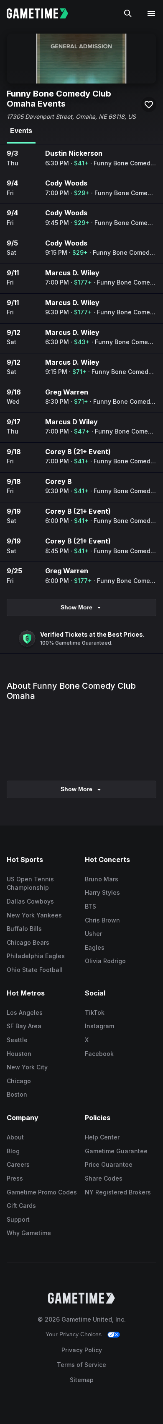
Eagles (94, 947)
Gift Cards (21, 1205)
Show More (76, 607)
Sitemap (82, 1379)
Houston (19, 1053)
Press (15, 1178)
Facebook (99, 1053)
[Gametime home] (42, 13)
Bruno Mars (101, 879)
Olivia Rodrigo (105, 960)
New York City (27, 1067)
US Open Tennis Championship (30, 883)
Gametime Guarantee (116, 1151)
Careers (18, 1164)
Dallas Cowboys (30, 901)
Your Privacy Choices (74, 1334)
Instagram (99, 1025)
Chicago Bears (28, 942)
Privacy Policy (81, 1349)
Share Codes (103, 1178)
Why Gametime (29, 1232)
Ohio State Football (35, 969)
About (15, 1137)
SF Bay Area (24, 1025)
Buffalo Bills (24, 928)
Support (18, 1219)
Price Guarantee (108, 1164)
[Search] (128, 13)
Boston (17, 1094)
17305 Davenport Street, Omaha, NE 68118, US (71, 116)
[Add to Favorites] (148, 104)
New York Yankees (34, 915)
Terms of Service (81, 1364)
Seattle (17, 1039)
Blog (13, 1151)
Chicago (19, 1080)
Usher (93, 933)
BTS (90, 906)
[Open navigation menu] (151, 13)
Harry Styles (102, 892)
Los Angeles (25, 1012)
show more (76, 789)
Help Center (102, 1137)
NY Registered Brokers (118, 1192)
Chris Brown (102, 920)
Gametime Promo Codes (42, 1192)
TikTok (94, 1012)
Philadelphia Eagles (36, 955)
